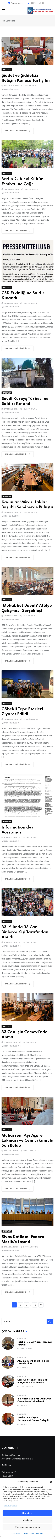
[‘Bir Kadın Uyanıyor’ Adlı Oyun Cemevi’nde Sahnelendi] (8, 1400)
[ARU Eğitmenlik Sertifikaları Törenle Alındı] (8, 1362)
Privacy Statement (28, 1533)
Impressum (40, 1533)
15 (35, 1305)
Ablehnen (27, 1520)
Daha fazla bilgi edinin (16, 131)
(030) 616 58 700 (37, 3)
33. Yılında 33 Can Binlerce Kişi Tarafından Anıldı (25, 932)
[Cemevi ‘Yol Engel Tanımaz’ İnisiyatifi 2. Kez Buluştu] (8, 1381)
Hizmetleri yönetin (10, 1506)
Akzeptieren (27, 1513)
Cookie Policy (15, 1533)
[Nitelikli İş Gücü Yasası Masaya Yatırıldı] (8, 1343)
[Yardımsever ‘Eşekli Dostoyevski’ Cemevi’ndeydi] (8, 1419)
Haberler (21, 1338)
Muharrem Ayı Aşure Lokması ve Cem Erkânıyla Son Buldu (27, 1141)
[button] (51, 1481)
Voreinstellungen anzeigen (27, 1527)
